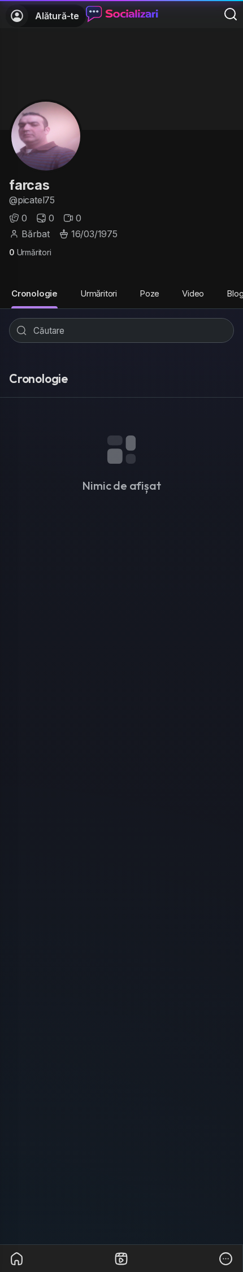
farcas (29, 185)
